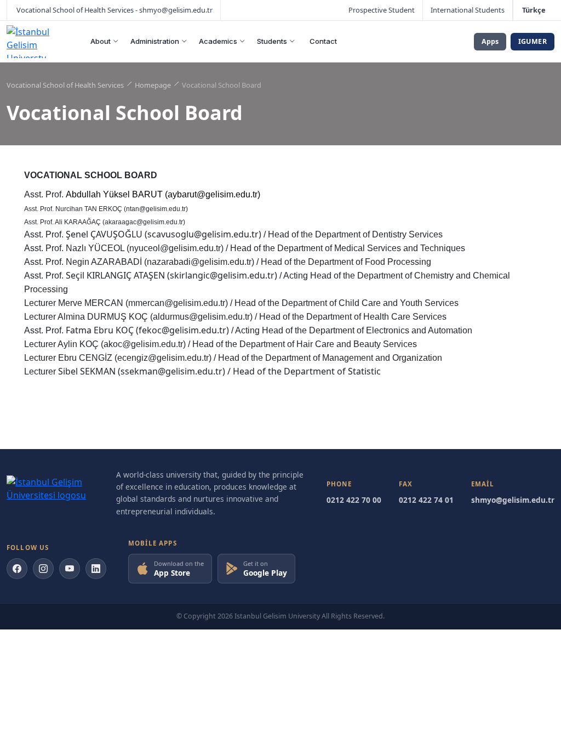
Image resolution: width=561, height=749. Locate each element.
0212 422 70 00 (354, 500)
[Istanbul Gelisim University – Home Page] (38, 41)
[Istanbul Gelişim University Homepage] (50, 492)
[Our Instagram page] (43, 568)
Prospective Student (381, 10)
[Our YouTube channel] (69, 568)
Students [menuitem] (272, 41)
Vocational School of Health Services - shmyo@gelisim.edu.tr (114, 10)
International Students (468, 10)
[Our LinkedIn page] (95, 568)
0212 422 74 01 (426, 500)
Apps (490, 41)
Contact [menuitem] (323, 41)
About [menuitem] (100, 41)
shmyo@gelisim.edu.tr (512, 500)
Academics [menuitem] (218, 41)
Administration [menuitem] (154, 41)
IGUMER (532, 41)
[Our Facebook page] (17, 568)
